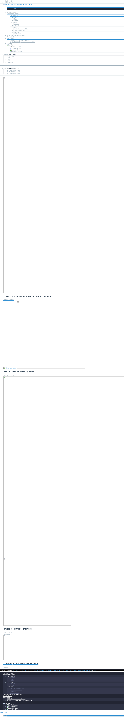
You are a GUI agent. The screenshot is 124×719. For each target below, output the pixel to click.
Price (8, 59)
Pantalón (16, 24)
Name (9, 57)
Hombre (16, 17)
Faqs (94, 670)
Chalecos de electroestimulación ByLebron (25, 670)
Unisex (16, 20)
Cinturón (16, 25)
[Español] (10, 45)
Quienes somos (11, 12)
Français (19, 51)
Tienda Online (11, 37)
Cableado (16, 32)
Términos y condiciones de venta (82, 670)
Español (19, 47)
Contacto (9, 43)
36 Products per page (13, 73)
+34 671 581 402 (7, 1)
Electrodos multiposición (21, 29)
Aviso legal (42, 670)
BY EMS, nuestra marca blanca (19, 40)
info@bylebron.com (7, 2)
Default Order (11, 56)
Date (8, 61)
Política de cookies (52, 670)
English (18, 48)
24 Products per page (13, 71)
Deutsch (19, 50)
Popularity (10, 62)
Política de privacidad (64, 670)
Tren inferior (13, 22)
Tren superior (14, 15)
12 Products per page (13, 70)
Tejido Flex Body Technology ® (16, 35)
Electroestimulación (13, 13)
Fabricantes (10, 38)
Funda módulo (18, 34)
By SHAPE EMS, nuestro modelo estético (22, 42)
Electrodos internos (19, 30)
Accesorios (13, 27)
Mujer (15, 19)
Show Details (7, 634)
